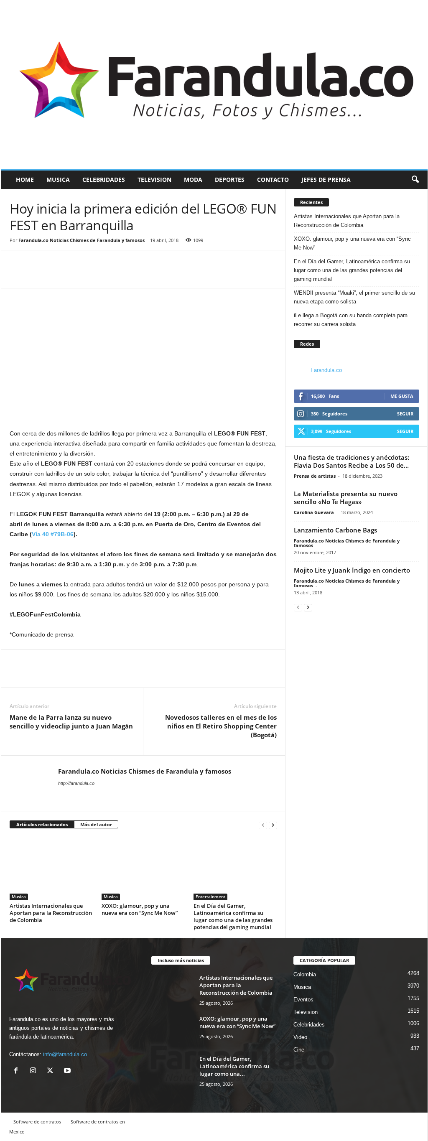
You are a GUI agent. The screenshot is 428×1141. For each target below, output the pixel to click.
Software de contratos (37, 1121)
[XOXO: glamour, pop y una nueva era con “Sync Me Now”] (143, 868)
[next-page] (273, 824)
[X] (52, 1071)
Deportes (230, 179)
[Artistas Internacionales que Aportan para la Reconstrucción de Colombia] (51, 868)
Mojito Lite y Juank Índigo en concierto (352, 570)
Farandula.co (326, 370)
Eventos (303, 999)
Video (300, 1037)
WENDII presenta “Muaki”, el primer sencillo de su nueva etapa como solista (354, 297)
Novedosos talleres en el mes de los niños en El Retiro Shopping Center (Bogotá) (221, 726)
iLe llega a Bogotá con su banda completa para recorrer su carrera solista (351, 319)
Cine (298, 1050)
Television (154, 179)
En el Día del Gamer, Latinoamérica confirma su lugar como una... (234, 1066)
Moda (193, 179)
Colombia (304, 974)
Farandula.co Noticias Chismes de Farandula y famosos (81, 240)
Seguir (405, 413)
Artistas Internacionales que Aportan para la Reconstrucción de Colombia (51, 913)
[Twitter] (37, 275)
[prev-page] (263, 824)
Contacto (273, 179)
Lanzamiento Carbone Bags (335, 530)
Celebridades (103, 179)
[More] (57, 275)
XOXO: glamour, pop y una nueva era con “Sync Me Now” (140, 909)
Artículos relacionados (42, 824)
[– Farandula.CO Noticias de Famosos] (214, 84)
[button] (415, 180)
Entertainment (210, 896)
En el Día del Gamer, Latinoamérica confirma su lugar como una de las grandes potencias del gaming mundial (233, 916)
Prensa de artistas (315, 476)
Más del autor (96, 824)
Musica (58, 179)
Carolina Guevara (314, 512)
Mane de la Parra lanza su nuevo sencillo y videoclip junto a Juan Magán (71, 721)
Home (25, 179)
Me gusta (401, 396)
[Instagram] (34, 1071)
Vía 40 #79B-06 (53, 534)
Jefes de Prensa (326, 179)
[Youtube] (68, 1071)
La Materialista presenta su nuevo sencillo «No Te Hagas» (345, 497)
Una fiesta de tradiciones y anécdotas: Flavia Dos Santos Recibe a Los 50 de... (351, 461)
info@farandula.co (65, 1054)
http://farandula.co (76, 783)
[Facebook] (18, 275)
